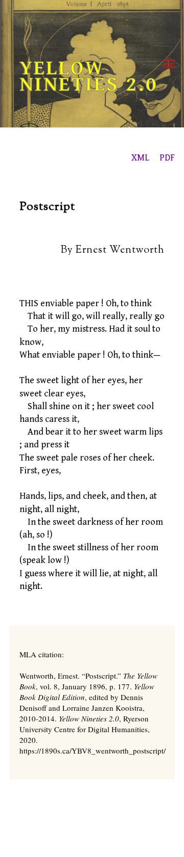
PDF (167, 157)
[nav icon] (169, 64)
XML (140, 157)
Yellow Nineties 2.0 (88, 76)
